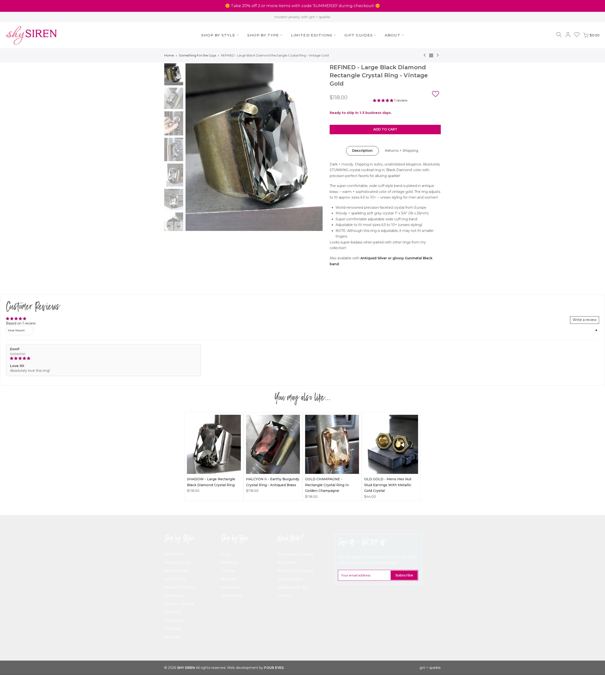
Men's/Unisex (232, 595)
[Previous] (193, 147)
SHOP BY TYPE (263, 35)
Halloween (173, 637)
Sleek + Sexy (174, 595)
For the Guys (175, 579)
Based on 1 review (21, 323)
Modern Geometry (179, 587)
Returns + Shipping (401, 150)
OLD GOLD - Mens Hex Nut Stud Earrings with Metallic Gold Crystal (387, 485)
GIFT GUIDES (358, 35)
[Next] (314, 147)
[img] (103, 358)
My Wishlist (287, 562)
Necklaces (229, 562)
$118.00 (193, 491)
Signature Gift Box (293, 587)
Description (362, 150)
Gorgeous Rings (177, 562)
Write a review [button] (584, 320)
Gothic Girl (172, 612)
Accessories (230, 587)
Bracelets (228, 579)
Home (169, 55)
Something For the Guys (197, 55)
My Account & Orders (295, 554)
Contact (284, 595)
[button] (435, 94)
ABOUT (393, 35)
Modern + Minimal (179, 604)
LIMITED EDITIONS (312, 35)
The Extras (172, 629)
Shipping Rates (290, 579)
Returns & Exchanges (295, 571)
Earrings (227, 571)
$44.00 (370, 496)
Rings (225, 554)
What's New (174, 554)
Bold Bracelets (176, 571)
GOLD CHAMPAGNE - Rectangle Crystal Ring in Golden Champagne (327, 485)
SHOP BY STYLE (218, 35)
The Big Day (174, 620)
